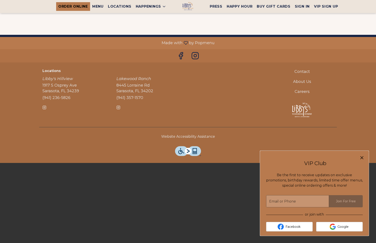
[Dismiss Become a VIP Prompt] (362, 158)
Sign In (302, 6)
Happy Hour (240, 6)
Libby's (302, 111)
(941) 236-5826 (56, 97)
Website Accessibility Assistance (188, 136)
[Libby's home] (188, 6)
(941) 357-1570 (129, 97)
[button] (151, 6)
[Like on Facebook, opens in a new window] (181, 56)
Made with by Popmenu (109, 43)
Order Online (73, 6)
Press (216, 6)
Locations (119, 6)
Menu (98, 6)
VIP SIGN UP (326, 6)
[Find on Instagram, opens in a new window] (195, 56)
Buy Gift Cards (273, 6)
